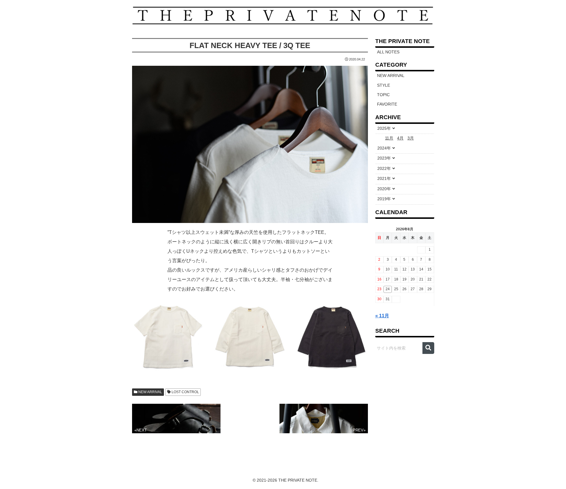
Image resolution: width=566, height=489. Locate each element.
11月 (389, 138)
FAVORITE (387, 104)
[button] (428, 348)
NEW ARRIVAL (149, 392)
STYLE (383, 85)
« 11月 (382, 315)
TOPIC (383, 95)
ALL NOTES (388, 52)
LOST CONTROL (185, 392)
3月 (410, 138)
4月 (400, 138)
